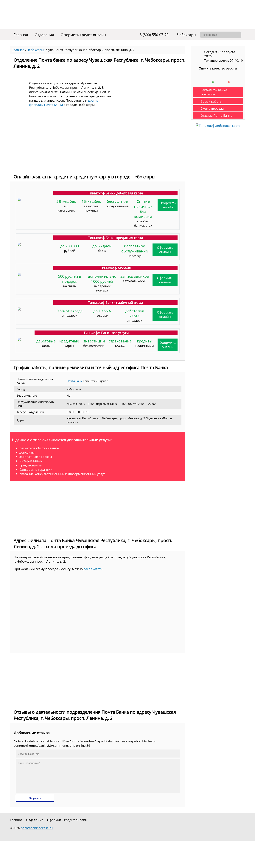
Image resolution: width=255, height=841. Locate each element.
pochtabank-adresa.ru (37, 828)
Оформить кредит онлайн (83, 34)
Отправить (35, 798)
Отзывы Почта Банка (216, 115)
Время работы (211, 101)
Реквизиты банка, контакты (214, 92)
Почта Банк (74, 381)
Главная (21, 34)
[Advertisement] (97, 143)
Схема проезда (212, 108)
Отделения (44, 34)
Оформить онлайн (167, 205)
